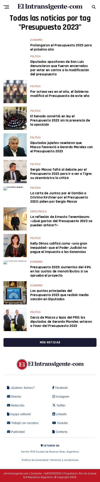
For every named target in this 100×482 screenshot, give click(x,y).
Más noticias (50, 342)
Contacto (61, 432)
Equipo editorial (20, 414)
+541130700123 (52, 473)
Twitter (60, 405)
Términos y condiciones (64, 460)
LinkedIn (61, 414)
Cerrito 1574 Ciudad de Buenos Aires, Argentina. (50, 448)
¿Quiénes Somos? (22, 388)
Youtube (62, 423)
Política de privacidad (35, 460)
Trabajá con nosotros (24, 423)
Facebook (61, 388)
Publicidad (17, 432)
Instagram (62, 397)
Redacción (17, 405)
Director (15, 397)
